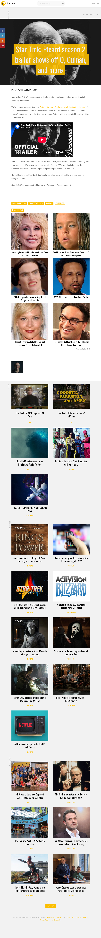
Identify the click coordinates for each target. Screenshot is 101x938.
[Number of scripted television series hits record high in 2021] (71, 539)
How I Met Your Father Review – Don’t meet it (71, 699)
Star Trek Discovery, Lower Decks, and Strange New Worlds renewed (30, 606)
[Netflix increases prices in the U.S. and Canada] (29, 725)
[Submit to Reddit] (2, 40)
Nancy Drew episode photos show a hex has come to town (30, 699)
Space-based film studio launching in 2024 (30, 509)
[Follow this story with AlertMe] (2, 45)
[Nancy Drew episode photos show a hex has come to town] (29, 679)
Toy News (30, 849)
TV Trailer (18, 528)
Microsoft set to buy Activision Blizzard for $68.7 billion (71, 606)
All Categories (56, 920)
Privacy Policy (81, 917)
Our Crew (50, 917)
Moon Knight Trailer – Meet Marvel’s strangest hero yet (30, 652)
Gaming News (71, 612)
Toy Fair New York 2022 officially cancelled (30, 842)
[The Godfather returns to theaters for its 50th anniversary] (71, 776)
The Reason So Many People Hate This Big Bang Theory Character (71, 343)
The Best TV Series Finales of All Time (71, 415)
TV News (30, 469)
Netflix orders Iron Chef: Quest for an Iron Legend (71, 462)
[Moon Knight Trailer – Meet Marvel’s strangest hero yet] (29, 632)
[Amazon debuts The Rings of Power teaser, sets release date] (29, 539)
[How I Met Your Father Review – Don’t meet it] (71, 679)
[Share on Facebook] (2, 30)
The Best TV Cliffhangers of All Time (30, 415)
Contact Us (69, 917)
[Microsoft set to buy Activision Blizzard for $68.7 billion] (71, 586)
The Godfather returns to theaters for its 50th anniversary (71, 796)
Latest (50, 906)
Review (58, 667)
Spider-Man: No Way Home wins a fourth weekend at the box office (30, 889)
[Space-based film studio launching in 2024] (29, 489)
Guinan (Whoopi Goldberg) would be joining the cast (62, 107)
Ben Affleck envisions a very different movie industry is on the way (71, 842)
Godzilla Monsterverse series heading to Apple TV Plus (30, 462)
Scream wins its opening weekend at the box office (71, 652)
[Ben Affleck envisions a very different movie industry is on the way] (71, 822)
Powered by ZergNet (83, 349)
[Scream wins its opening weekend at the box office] (71, 632)
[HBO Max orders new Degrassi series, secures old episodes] (29, 776)
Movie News (30, 516)
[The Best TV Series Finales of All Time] (71, 396)
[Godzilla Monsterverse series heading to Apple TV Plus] (29, 443)
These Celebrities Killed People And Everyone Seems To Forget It (30, 343)
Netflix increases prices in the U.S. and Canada (30, 745)
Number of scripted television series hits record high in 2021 (71, 559)
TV (30, 422)
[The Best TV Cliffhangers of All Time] (29, 396)
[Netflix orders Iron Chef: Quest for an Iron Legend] (71, 443)
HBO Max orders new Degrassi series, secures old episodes (30, 796)
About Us (60, 917)
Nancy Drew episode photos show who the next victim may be (71, 889)
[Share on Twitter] (2, 35)
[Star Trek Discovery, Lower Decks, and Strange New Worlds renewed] (29, 586)
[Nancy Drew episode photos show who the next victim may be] (71, 869)
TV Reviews (71, 705)
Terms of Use (44, 920)
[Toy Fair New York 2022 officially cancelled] (29, 822)
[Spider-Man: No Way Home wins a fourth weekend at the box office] (29, 869)
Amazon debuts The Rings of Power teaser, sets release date (29, 559)
